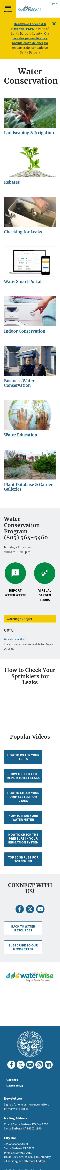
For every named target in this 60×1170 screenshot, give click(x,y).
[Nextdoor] (49, 1065)
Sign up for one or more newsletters (26, 1104)
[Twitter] (30, 909)
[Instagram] (39, 1065)
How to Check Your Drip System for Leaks (23, 797)
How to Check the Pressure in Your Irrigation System (23, 838)
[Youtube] (40, 909)
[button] (8, 9)
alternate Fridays (34, 1161)
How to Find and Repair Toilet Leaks (23, 776)
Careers (12, 1079)
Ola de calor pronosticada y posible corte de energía (30, 38)
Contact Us (14, 1086)
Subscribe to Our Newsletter (23, 947)
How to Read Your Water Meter (23, 817)
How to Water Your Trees (23, 757)
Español (54, 3)
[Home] (30, 8)
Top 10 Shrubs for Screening (23, 859)
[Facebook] (20, 909)
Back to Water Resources (23, 928)
